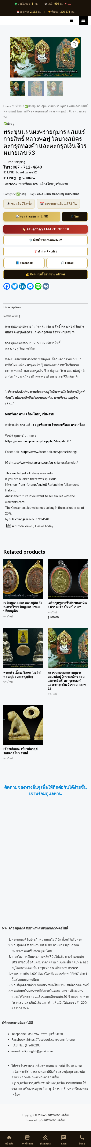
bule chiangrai (18, 519)
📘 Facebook (24, 262)
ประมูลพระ (45, 1140)
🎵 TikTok (67, 262)
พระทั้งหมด (27, 1140)
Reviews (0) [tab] (11, 316)
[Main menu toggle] (83, 20)
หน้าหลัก (9, 1140)
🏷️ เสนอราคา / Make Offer (45, 229)
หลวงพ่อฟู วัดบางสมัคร (65, 194)
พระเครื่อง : (52, 424)
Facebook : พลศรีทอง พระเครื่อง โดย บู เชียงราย (36, 184)
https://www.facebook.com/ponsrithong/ (48, 452)
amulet (16, 473)
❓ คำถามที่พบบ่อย (45, 251)
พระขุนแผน (44, 194)
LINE (63, 1140)
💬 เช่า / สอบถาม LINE (32, 216)
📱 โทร (74, 216)
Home (7, 106)
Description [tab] (12, 307)
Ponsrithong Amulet (32, 484)
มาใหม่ (17, 106)
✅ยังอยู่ (30, 106)
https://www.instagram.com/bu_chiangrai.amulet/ (44, 462)
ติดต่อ (82, 1140)
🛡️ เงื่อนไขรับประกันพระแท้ (45, 240)
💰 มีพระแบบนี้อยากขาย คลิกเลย (46, 274)
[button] (74, 44)
